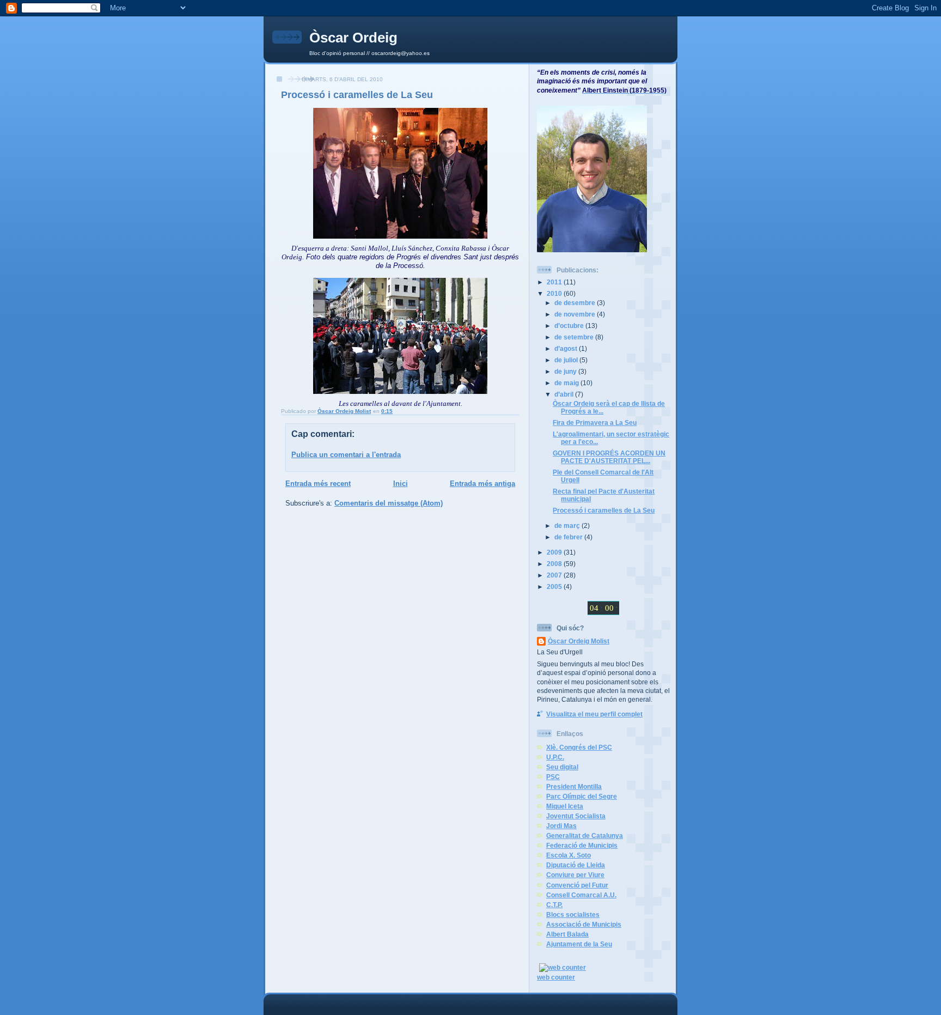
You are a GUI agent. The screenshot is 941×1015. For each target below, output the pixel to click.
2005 (555, 586)
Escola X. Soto (568, 855)
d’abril (564, 394)
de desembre (575, 302)
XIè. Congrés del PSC (579, 747)
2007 (555, 575)
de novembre (575, 314)
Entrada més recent (318, 483)
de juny (566, 371)
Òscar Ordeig (353, 37)
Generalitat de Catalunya (584, 835)
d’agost (566, 348)
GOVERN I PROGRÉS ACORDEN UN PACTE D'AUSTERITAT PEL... (609, 456)
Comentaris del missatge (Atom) (388, 503)
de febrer (569, 536)
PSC (553, 776)
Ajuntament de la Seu (579, 943)
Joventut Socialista (576, 815)
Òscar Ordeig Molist (578, 641)
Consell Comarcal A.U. (581, 894)
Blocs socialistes (573, 914)
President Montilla (574, 786)
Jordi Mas (561, 825)
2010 (555, 293)
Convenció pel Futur (577, 885)
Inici (400, 483)
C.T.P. (554, 904)
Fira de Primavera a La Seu (595, 422)
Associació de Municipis (583, 924)
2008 (555, 563)
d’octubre (569, 325)
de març (568, 525)
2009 (555, 552)
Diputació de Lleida (575, 864)
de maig (567, 382)
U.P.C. (555, 757)
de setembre (574, 337)
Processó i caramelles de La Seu (604, 510)
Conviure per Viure (575, 874)
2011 (555, 281)
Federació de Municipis (582, 845)
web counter (556, 977)
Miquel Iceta (564, 806)
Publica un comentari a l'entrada (346, 455)
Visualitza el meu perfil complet (594, 714)
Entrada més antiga (482, 483)
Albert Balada (567, 934)
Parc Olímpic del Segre (581, 796)
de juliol (566, 359)
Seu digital (562, 766)
